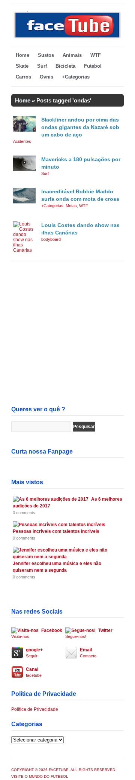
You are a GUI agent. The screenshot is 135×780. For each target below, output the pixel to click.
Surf (42, 66)
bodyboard (51, 239)
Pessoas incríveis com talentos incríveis (56, 531)
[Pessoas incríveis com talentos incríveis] (59, 524)
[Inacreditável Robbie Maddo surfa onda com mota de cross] (24, 202)
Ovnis (46, 77)
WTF (95, 55)
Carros (23, 77)
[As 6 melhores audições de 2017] (50, 499)
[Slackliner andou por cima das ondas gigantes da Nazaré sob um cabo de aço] (24, 130)
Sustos (46, 55)
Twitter (88, 633)
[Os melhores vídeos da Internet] (67, 37)
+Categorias (76, 77)
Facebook (36, 633)
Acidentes (22, 141)
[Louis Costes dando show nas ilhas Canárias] (24, 250)
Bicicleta (65, 66)
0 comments (24, 512)
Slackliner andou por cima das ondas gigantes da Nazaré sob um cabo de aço (80, 127)
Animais (72, 55)
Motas (71, 205)
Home (22, 55)
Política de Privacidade (34, 709)
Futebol (93, 66)
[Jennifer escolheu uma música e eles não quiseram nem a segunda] (66, 556)
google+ (34, 652)
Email (88, 652)
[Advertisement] (67, 334)
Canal (34, 672)
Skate (22, 66)
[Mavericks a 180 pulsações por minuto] (24, 169)
